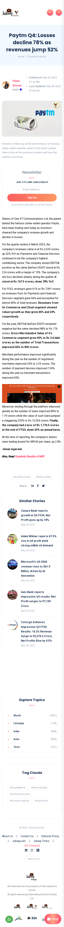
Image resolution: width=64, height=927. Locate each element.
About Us (7, 836)
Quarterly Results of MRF (30, 456)
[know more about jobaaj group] (31, 876)
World (17, 715)
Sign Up (32, 197)
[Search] (50, 12)
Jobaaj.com (19, 841)
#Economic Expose (19, 800)
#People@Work (17, 787)
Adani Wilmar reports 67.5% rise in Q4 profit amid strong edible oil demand (38, 541)
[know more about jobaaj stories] (32, 906)
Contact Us (27, 836)
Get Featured (32, 845)
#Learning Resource (20, 794)
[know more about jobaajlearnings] (47, 906)
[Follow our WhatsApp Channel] (9, 919)
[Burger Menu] (59, 12)
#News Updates (39, 787)
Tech (16, 747)
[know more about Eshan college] (32, 917)
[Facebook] (38, 485)
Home (21, 56)
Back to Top (34, 859)
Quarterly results (37, 56)
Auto (16, 739)
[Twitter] (43, 485)
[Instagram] (32, 850)
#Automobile (41, 800)
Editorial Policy (50, 836)
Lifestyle (18, 723)
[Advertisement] (32, 676)
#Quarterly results (21, 477)
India (16, 731)
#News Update (43, 477)
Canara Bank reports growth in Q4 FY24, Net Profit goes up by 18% (35, 515)
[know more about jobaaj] (17, 906)
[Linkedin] (32, 485)
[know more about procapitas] (18, 917)
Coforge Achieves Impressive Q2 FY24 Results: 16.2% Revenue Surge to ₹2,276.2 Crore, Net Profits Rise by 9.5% (36, 631)
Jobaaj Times (41, 841)
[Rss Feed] (38, 850)
